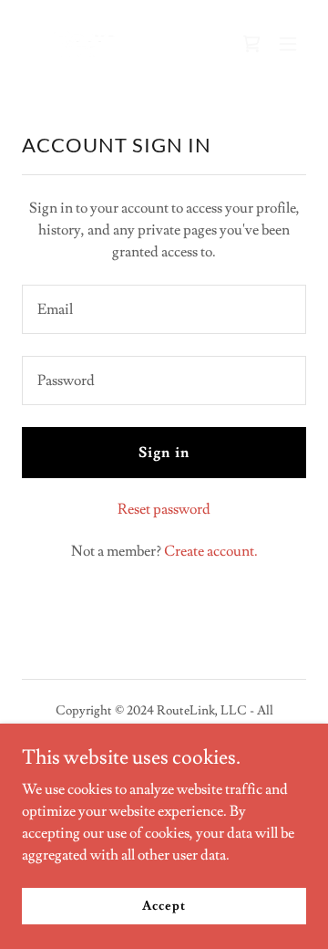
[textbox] (164, 309)
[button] (288, 44)
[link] (83, 43)
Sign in (163, 452)
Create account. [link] (211, 551)
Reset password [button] (164, 509)
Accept (163, 905)
